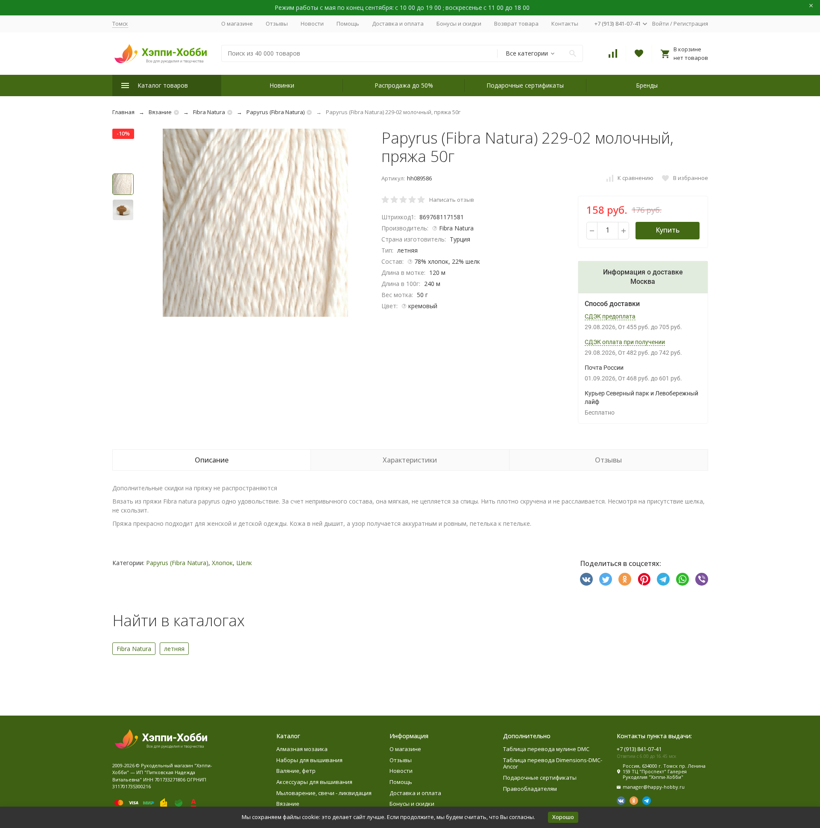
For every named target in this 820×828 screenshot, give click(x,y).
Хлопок (222, 563)
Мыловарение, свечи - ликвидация (324, 793)
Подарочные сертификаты (525, 85)
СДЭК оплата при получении (625, 342)
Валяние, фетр (296, 771)
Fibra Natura (209, 112)
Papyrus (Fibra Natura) (275, 112)
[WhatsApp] (682, 579)
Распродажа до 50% (404, 85)
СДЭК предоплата (610, 316)
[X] (605, 579)
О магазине (237, 23)
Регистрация (691, 23)
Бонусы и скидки (458, 23)
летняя (174, 649)
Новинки (281, 85)
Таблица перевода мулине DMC (546, 749)
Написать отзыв (451, 199)
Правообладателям (530, 789)
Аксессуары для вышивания (314, 782)
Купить (667, 230)
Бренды (647, 85)
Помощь (348, 23)
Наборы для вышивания (309, 760)
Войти (660, 23)
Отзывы (277, 23)
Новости (312, 23)
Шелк (244, 563)
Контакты (564, 23)
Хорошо (563, 817)
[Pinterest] (644, 579)
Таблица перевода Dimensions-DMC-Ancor (552, 763)
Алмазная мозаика (302, 749)
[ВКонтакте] (586, 579)
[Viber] (701, 579)
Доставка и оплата (398, 23)
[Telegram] (663, 579)
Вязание (160, 112)
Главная (123, 112)
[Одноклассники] (624, 579)
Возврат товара (516, 23)
